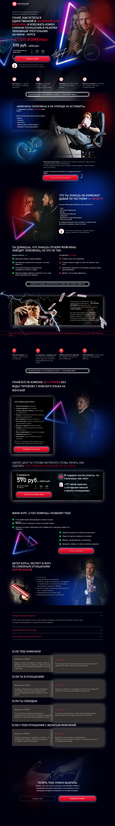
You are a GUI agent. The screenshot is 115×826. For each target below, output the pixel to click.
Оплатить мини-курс (34, 494)
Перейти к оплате (31, 449)
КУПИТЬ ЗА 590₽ (32, 59)
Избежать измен (77, 798)
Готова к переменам (76, 551)
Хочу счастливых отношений (60, 178)
